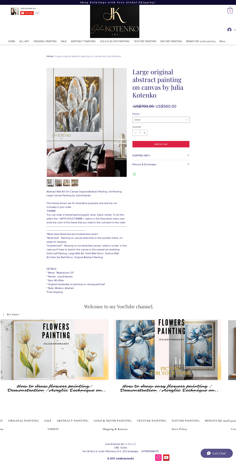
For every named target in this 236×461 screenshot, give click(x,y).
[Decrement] (135, 133)
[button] (230, 10)
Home (50, 56)
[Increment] (145, 133)
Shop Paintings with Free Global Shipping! (118, 2)
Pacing (136, 113)
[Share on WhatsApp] (134, 174)
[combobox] (160, 120)
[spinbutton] (140, 133)
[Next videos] (231, 349)
